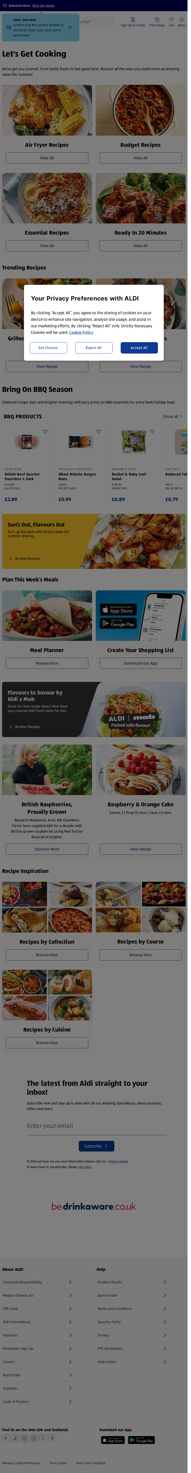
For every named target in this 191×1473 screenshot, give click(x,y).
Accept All (139, 347)
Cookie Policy (81, 332)
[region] (94, 323)
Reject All (94, 347)
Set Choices (48, 347)
